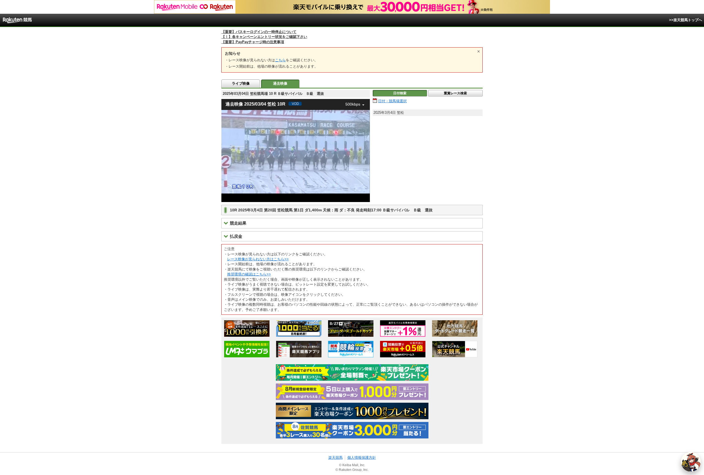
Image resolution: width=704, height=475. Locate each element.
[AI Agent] (691, 462)
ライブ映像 (241, 83)
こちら (280, 60)
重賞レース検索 (455, 93)
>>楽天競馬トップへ (685, 20)
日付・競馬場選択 (392, 101)
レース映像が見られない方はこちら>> (258, 259)
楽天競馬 (335, 457)
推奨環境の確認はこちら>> (249, 274)
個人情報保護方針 (361, 457)
